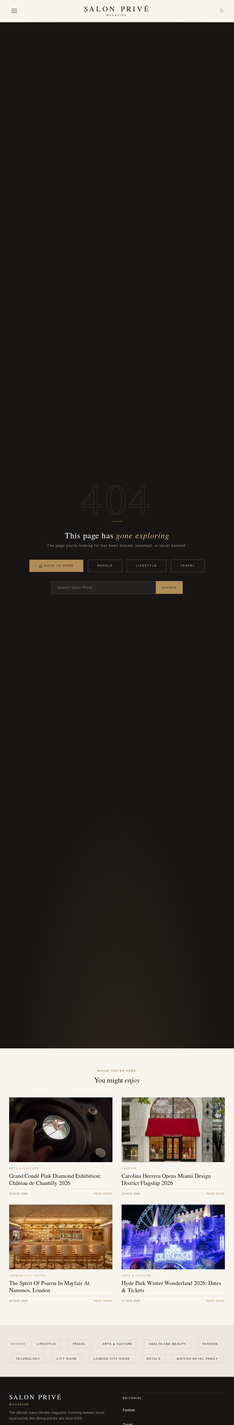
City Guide (67, 1358)
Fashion (210, 1343)
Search (169, 587)
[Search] (221, 11)
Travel (187, 565)
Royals (104, 565)
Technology (28, 1358)
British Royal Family (197, 1358)
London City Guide (112, 1358)
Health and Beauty (167, 1343)
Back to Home (59, 565)
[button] (14, 11)
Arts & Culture (117, 1343)
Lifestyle (146, 565)
